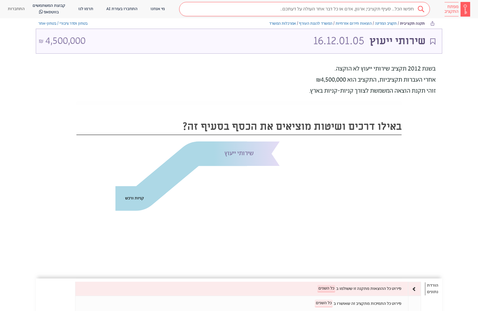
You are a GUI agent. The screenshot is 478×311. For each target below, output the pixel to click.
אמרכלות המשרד (282, 23)
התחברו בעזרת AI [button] (122, 9)
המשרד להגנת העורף (315, 23)
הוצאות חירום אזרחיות (354, 23)
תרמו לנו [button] (85, 9)
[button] (304, 9)
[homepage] (457, 9)
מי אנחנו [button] (158, 9)
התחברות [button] (16, 9)
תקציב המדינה (386, 23)
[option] (248, 289)
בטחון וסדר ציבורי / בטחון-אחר (62, 23)
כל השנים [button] (326, 288)
